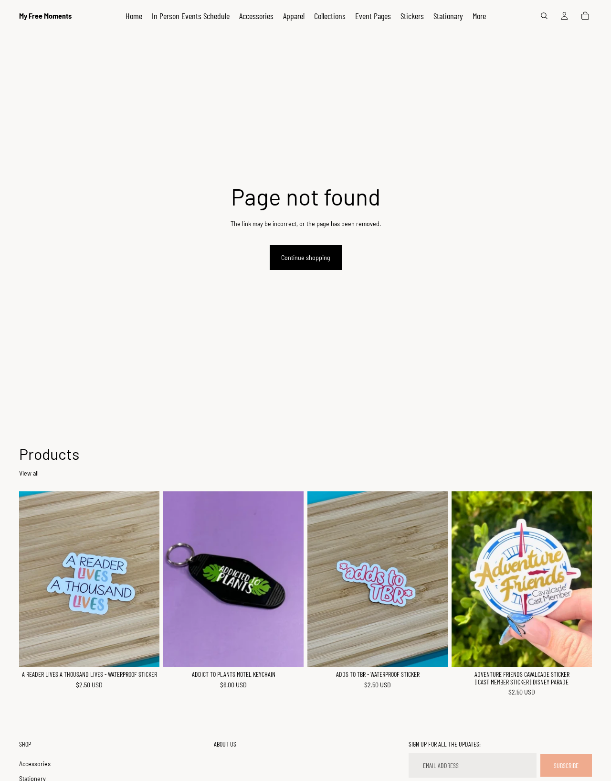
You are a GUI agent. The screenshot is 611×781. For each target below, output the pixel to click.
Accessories (35, 763)
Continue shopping (305, 257)
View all (29, 473)
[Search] (544, 15)
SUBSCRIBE (566, 765)
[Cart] (585, 15)
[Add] (144, 652)
